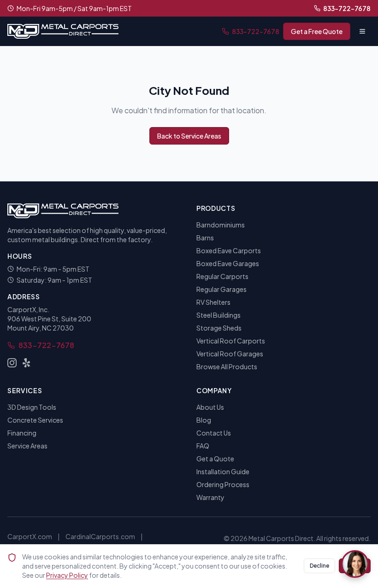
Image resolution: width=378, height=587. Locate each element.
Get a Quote (215, 458)
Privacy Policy (67, 575)
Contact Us (213, 433)
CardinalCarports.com (100, 536)
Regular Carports (222, 276)
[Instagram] (12, 362)
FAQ (202, 446)
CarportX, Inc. (28, 309)
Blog (203, 420)
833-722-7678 (347, 8)
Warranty (210, 497)
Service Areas (27, 446)
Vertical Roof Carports (230, 341)
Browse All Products (226, 366)
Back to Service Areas (189, 136)
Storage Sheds (219, 328)
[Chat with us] (355, 564)
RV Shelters (213, 302)
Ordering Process (222, 484)
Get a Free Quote (317, 31)
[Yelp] (26, 362)
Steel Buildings (218, 315)
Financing (21, 433)
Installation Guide (222, 471)
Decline (319, 565)
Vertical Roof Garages (229, 353)
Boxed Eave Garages (227, 263)
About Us (210, 407)
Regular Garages (221, 289)
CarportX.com (29, 536)
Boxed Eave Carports (228, 250)
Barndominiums (220, 225)
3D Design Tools (31, 407)
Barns (205, 237)
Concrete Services (35, 420)
